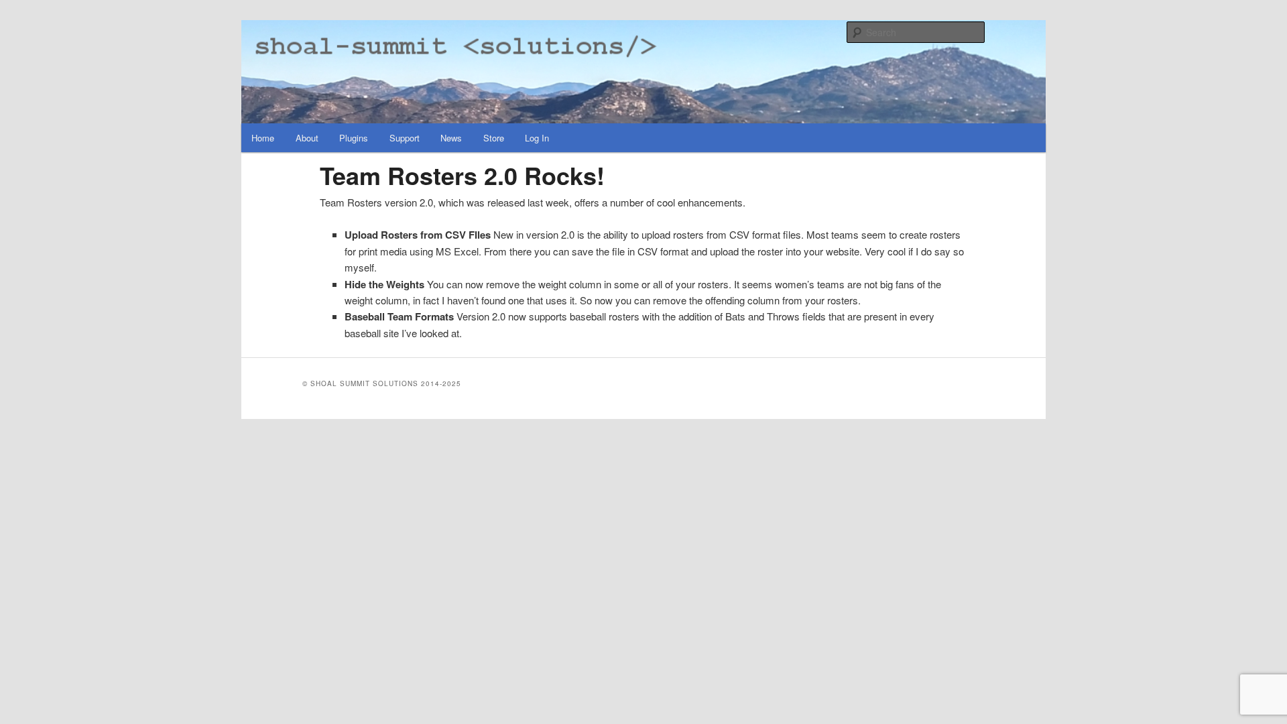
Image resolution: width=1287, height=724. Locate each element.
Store (493, 137)
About (307, 137)
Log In (537, 137)
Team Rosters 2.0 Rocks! (462, 175)
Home (262, 137)
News (451, 137)
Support (404, 137)
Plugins (353, 137)
